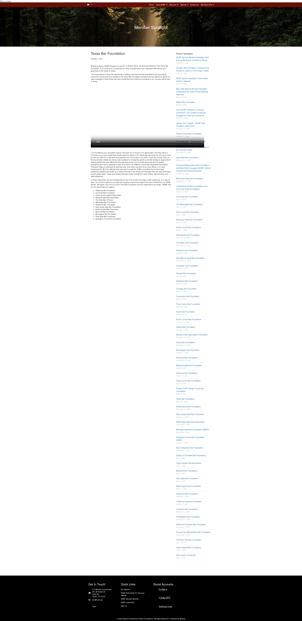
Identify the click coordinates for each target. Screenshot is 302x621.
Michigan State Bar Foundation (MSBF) (192, 429)
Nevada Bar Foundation (186, 273)
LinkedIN (164, 598)
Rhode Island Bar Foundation (188, 406)
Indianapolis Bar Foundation (188, 235)
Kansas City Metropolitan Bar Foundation (193, 532)
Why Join (173, 5)
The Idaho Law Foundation (187, 242)
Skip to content (5, 1)
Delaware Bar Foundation (187, 281)
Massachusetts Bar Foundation (189, 365)
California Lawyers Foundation (189, 501)
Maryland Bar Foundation (186, 470)
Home (151, 5)
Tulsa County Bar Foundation (188, 380)
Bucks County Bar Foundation (188, 319)
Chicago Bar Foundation (186, 288)
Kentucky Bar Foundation (186, 357)
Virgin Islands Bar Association (188, 463)
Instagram (165, 606)
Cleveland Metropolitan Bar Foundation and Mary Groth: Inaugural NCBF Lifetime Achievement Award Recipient (193, 168)
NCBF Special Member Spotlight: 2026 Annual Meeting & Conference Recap (192, 58)
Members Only (206, 5)
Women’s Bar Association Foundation (192, 334)
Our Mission (125, 589)
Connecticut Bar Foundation (188, 296)
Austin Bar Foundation (185, 311)
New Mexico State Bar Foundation (190, 258)
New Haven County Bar (186, 555)
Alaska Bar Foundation (185, 327)
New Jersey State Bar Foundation (190, 414)
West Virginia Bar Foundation (188, 486)
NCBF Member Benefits (130, 599)
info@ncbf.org (97, 600)
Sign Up (124, 606)
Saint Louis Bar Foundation (187, 212)
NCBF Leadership (127, 602)
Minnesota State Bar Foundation (189, 178)
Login (94, 606)
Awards (183, 5)
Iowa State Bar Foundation (187, 157)
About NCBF (160, 5)
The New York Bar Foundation (188, 539)
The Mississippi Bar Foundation (189, 204)
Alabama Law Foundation (187, 250)
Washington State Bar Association (190, 422)
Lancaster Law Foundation (187, 265)
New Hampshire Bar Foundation (189, 447)
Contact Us (194, 5)
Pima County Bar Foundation (188, 304)
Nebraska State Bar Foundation (189, 219)
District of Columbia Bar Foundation (191, 455)
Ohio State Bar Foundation (187, 478)
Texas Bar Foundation (185, 399)
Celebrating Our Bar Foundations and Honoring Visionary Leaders (192, 187)
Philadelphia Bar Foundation (188, 516)
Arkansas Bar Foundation (186, 373)
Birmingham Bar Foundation (188, 350)
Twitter (163, 589)
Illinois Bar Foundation (185, 342)
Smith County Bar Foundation (188, 227)
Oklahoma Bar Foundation (187, 493)
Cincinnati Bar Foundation (187, 196)
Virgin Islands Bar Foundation (188, 547)
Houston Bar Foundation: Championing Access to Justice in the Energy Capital (192, 69)
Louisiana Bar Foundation (187, 509)
